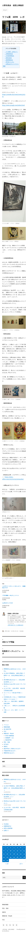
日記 (5, 731)
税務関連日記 (7, 826)
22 (4, 857)
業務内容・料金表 (9, 733)
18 (14, 854)
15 (4, 854)
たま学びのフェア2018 (7, 603)
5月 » (21, 863)
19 (17, 854)
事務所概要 (7, 727)
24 (10, 857)
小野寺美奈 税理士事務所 (13, 5)
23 (7, 857)
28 (24, 857)
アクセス (6, 725)
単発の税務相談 (10, 735)
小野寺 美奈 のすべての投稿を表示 (15, 625)
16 (7, 854)
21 (24, 854)
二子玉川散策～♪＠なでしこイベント (10, 595)
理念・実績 (7, 742)
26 (17, 857)
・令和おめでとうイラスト (12, 64)
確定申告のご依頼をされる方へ (12, 748)
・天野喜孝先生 (9, 54)
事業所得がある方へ (9, 753)
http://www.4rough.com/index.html (13, 105)
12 (17, 851)
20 (21, 854)
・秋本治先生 (8, 58)
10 (10, 851)
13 (20, 851)
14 (24, 851)
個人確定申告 (7, 729)
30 (7, 860)
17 (10, 854)
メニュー (5, 10)
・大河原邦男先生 (9, 56)
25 (14, 857)
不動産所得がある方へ (10, 751)
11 (14, 851)
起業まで (6, 830)
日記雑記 (22, 631)
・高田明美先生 (9, 60)
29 (4, 860)
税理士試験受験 (8, 828)
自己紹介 (6, 744)
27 (21, 857)
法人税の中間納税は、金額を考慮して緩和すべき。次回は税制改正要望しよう (14, 675)
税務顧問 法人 (9, 738)
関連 (4, 66)
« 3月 (6, 863)
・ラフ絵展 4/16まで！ (11, 51)
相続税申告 (8, 740)
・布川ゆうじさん (9, 62)
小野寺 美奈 (7, 631)
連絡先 (5, 746)
